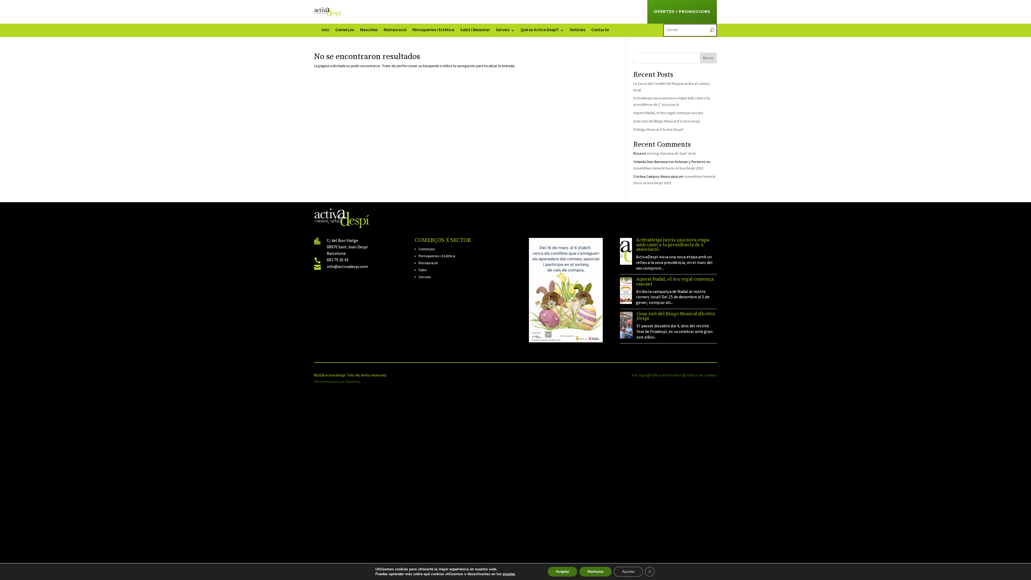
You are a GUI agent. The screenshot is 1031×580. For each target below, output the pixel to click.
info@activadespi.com (347, 267)
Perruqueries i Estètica (433, 30)
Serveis (502, 30)
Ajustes (628, 571)
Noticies (577, 30)
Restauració (395, 30)
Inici (325, 30)
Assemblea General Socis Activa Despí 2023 (668, 168)
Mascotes (369, 30)
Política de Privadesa (666, 375)
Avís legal (639, 375)
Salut (423, 270)
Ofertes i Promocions (682, 11)
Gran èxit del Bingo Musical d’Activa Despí (666, 121)
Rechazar (595, 571)
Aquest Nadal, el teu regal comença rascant (668, 113)
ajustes (509, 574)
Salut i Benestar (475, 30)
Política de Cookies (701, 375)
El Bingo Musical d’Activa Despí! (658, 130)
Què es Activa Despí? (540, 30)
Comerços (344, 30)
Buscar (708, 58)
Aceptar (562, 571)
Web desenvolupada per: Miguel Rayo (337, 382)
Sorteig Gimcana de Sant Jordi (671, 154)
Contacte (600, 30)
